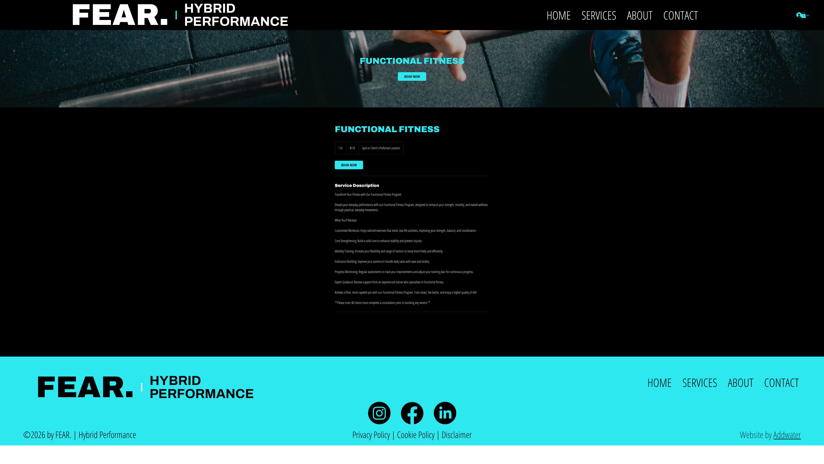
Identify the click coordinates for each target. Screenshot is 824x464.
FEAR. (85, 387)
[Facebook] (412, 413)
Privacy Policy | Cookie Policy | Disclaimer (412, 434)
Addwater (787, 434)
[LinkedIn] (445, 413)
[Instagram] (379, 413)
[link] (412, 76)
